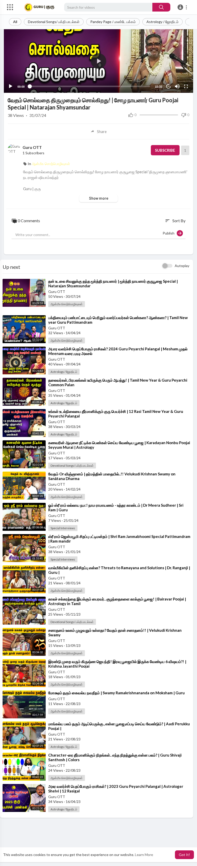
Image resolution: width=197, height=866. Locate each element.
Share (102, 131)
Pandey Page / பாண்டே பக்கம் (113, 21)
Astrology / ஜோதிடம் (162, 21)
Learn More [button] (144, 854)
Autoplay (182, 265)
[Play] (10, 86)
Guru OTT (32, 147)
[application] (98, 61)
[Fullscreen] (186, 86)
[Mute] (177, 86)
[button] (183, 7)
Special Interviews (63, 528)
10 (169, 86)
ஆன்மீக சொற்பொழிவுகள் (51, 163)
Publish (170, 233)
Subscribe (165, 150)
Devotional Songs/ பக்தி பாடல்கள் (54, 21)
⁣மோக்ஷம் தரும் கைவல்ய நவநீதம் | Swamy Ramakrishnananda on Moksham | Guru (116, 692)
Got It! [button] (184, 854)
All (15, 21)
